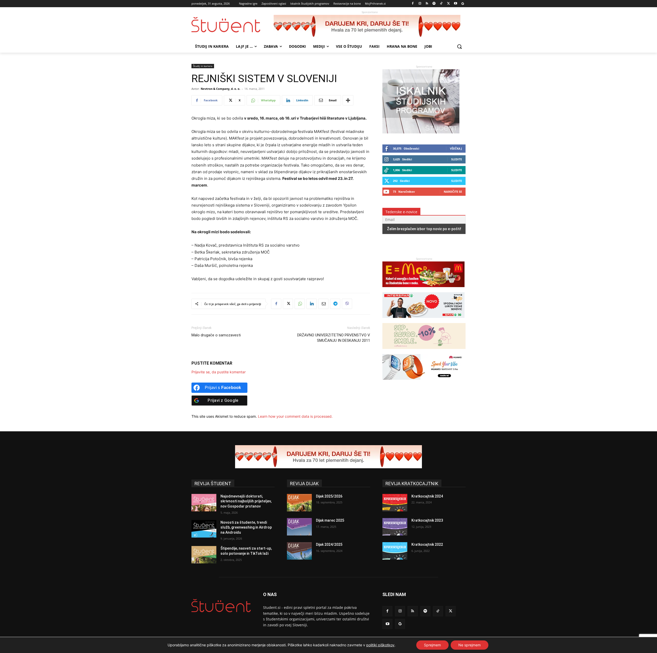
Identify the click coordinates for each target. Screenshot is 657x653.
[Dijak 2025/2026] (299, 502)
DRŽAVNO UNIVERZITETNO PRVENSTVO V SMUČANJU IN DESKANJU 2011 (333, 338)
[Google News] (463, 4)
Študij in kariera (202, 66)
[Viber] (347, 304)
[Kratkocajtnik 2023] (394, 526)
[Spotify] (434, 4)
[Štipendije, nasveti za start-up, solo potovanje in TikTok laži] (203, 554)
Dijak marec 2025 (330, 520)
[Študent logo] (232, 24)
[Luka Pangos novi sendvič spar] (423, 320)
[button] (459, 46)
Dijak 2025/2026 (329, 496)
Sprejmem (432, 645)
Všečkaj (456, 148)
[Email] (323, 304)
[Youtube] (455, 4)
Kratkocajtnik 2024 (427, 496)
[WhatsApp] (300, 304)
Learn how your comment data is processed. (295, 416)
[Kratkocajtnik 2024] (394, 502)
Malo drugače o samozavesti (216, 335)
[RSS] (427, 4)
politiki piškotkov (380, 645)
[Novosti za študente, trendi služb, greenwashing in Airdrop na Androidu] (203, 529)
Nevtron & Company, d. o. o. (220, 89)
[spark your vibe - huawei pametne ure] (423, 382)
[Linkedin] (311, 304)
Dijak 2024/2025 (329, 544)
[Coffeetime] (424, 351)
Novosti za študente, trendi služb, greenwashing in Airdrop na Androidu (246, 527)
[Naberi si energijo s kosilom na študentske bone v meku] (423, 289)
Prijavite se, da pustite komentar (218, 372)
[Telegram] (335, 304)
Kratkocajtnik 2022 (427, 544)
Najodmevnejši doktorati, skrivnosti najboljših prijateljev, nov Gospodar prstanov (246, 501)
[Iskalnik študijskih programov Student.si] (420, 132)
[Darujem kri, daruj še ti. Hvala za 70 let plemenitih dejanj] (370, 26)
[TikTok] (441, 4)
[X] (448, 4)
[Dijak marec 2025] (299, 526)
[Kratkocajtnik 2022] (394, 551)
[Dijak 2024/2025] (299, 551)
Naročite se (453, 191)
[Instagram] (420, 4)
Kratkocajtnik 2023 (427, 520)
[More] (348, 100)
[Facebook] (413, 4)
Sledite (456, 159)
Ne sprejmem (469, 645)
